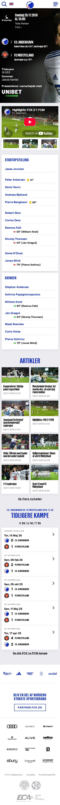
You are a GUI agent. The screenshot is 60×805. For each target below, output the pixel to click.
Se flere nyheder (30, 498)
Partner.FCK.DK (30, 707)
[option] (30, 122)
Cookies (30, 775)
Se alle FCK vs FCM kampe (30, 653)
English (12, 4)
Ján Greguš (38, 46)
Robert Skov (19, 46)
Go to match (30, 529)
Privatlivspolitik (47, 775)
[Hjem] (30, 5)
